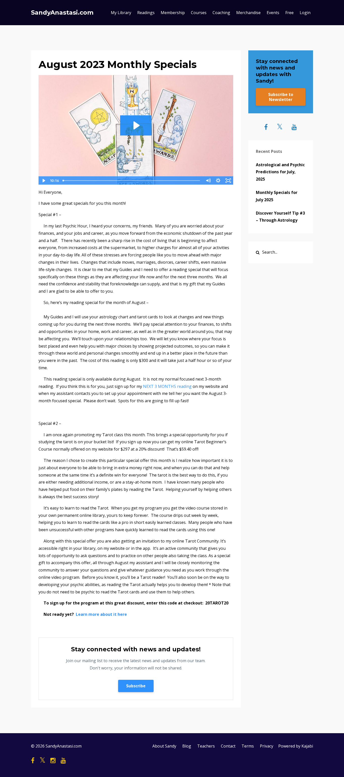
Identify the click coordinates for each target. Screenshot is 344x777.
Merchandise (248, 12)
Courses (199, 12)
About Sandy (164, 746)
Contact (228, 746)
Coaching (221, 12)
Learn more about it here (101, 614)
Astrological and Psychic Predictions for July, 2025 (280, 172)
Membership (173, 12)
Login (305, 12)
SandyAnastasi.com (62, 12)
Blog (186, 746)
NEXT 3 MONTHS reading (168, 386)
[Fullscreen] (228, 180)
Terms (248, 746)
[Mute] (208, 180)
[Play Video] (43, 180)
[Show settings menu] (218, 180)
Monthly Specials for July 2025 (276, 196)
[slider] (131, 180)
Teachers (206, 746)
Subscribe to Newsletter (280, 97)
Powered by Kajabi (295, 746)
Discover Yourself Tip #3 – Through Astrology (280, 216)
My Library (121, 12)
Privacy (266, 746)
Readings (146, 12)
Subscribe (136, 686)
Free (289, 12)
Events (273, 12)
